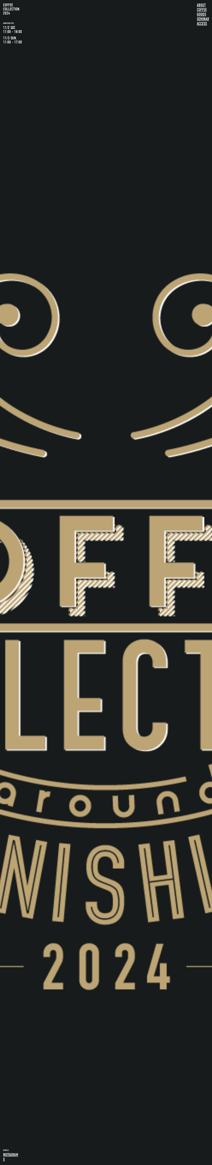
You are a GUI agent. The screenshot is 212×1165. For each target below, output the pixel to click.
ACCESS (202, 23)
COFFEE (202, 9)
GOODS (201, 14)
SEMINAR (203, 19)
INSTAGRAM (10, 1154)
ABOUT (201, 5)
